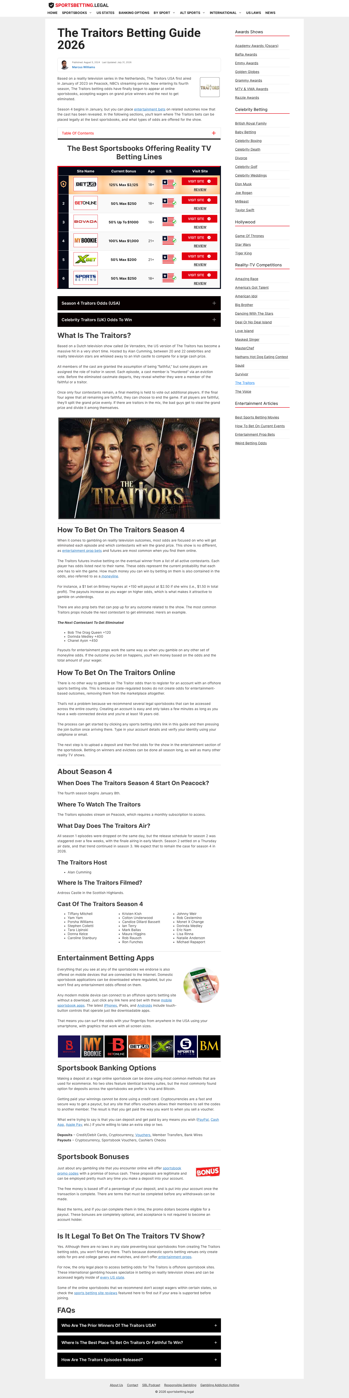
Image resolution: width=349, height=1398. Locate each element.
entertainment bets (149, 109)
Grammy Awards (248, 80)
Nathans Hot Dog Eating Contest (261, 357)
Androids (144, 1005)
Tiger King (243, 253)
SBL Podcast (151, 1385)
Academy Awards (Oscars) (257, 46)
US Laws (253, 13)
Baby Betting (245, 132)
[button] (139, 303)
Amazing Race (246, 279)
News (270, 13)
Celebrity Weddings (251, 175)
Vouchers (142, 1135)
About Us (116, 1385)
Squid (239, 366)
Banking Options (134, 13)
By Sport (162, 13)
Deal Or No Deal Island (253, 322)
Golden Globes (247, 72)
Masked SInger (247, 340)
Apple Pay (74, 1125)
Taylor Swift (244, 210)
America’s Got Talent (252, 287)
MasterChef (244, 348)
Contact (132, 1385)
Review (200, 190)
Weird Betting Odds (251, 443)
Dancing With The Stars (254, 313)
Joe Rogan (243, 193)
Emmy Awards (246, 63)
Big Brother (244, 305)
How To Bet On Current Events (260, 426)
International (223, 13)
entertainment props (174, 1257)
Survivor (241, 374)
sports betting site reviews (95, 1293)
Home (52, 13)
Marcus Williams (83, 67)
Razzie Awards (247, 98)
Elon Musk (243, 184)
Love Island (244, 331)
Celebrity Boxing (248, 141)
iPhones (110, 1005)
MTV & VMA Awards (251, 89)
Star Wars (243, 245)
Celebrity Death (247, 149)
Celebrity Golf (246, 167)
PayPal (203, 1120)
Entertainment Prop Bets (255, 434)
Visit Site (196, 181)
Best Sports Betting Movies (257, 417)
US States (105, 13)
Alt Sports (190, 13)
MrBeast (242, 201)
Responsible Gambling (180, 1385)
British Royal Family (251, 123)
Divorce (241, 158)
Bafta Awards (246, 54)
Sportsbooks (74, 13)
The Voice (243, 392)
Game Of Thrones (249, 236)
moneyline (109, 576)
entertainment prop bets (82, 551)
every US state (112, 1277)
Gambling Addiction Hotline (219, 1385)
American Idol (246, 296)
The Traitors (245, 383)
